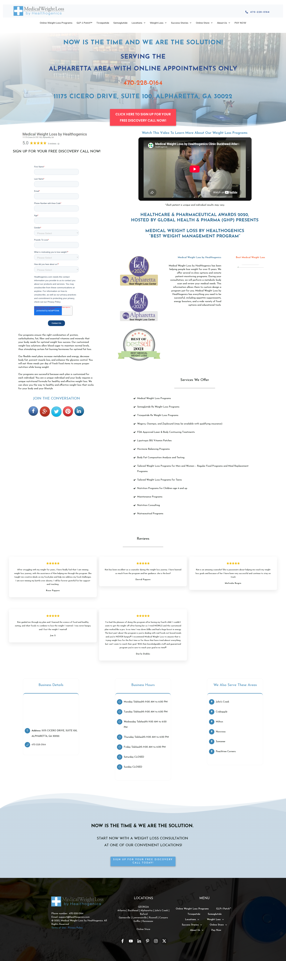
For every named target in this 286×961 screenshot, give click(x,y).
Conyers (163, 918)
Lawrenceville (139, 918)
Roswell (153, 918)
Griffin (137, 921)
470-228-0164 (143, 83)
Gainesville (124, 918)
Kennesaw (147, 921)
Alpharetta (146, 910)
